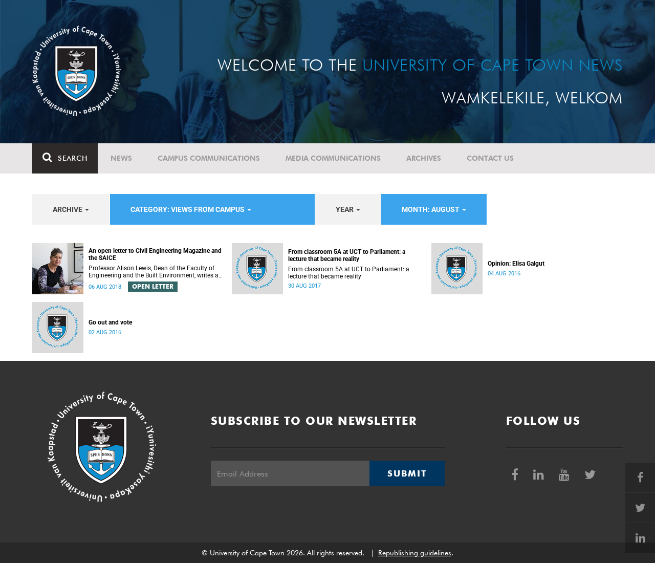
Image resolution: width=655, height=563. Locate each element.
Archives (423, 158)
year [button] (345, 209)
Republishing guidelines (414, 553)
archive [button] (68, 209)
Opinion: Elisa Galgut (516, 263)
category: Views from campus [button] (188, 209)
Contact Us (490, 158)
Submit (406, 473)
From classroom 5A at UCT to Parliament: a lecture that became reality (346, 255)
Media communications (333, 158)
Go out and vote (110, 322)
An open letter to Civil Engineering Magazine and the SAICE (155, 254)
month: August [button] (431, 209)
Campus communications (209, 158)
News (121, 158)
